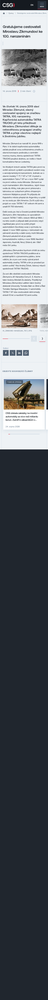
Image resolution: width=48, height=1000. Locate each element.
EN (32, 5)
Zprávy (11, 13)
